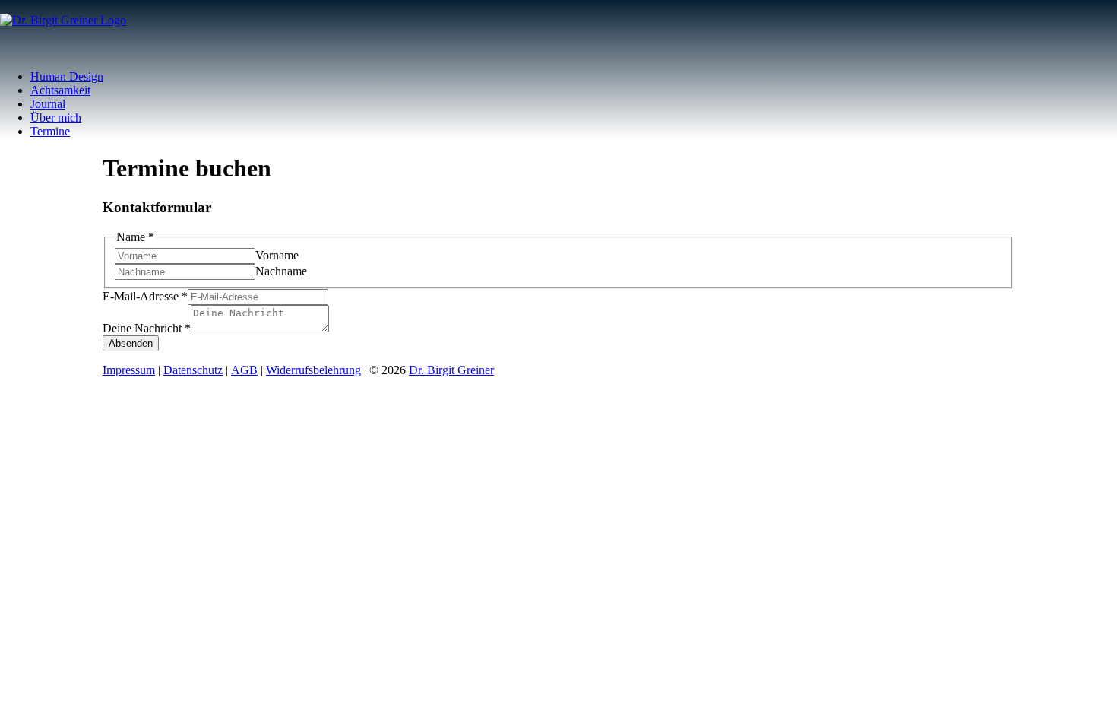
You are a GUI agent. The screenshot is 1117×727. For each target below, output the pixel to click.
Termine (50, 131)
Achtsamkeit (60, 90)
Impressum (129, 370)
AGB (244, 370)
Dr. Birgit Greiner (451, 370)
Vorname (277, 255)
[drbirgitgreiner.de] (558, 29)
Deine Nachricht (147, 328)
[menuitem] (573, 77)
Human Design (66, 76)
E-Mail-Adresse (145, 296)
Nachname (281, 271)
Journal (47, 103)
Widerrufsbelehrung (313, 370)
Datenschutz (193, 370)
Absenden (131, 343)
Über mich (55, 117)
